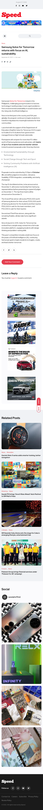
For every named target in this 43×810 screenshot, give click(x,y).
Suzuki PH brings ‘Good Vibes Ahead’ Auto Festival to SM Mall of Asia (21, 495)
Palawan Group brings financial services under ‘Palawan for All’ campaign (19, 573)
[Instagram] (18, 788)
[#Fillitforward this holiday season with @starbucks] (21, 747)
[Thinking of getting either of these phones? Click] (21, 622)
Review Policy (6, 800)
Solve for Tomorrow (17, 101)
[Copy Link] (10, 62)
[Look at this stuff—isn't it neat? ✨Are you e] (21, 705)
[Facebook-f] (13, 788)
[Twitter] (28, 788)
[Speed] (11, 14)
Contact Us (6, 796)
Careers (14, 796)
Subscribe (23, 796)
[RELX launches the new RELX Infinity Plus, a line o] (21, 664)
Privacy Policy (33, 796)
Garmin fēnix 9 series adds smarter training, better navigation (21, 456)
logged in (14, 278)
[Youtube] (23, 788)
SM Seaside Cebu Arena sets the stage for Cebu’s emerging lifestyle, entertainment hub (21, 534)
